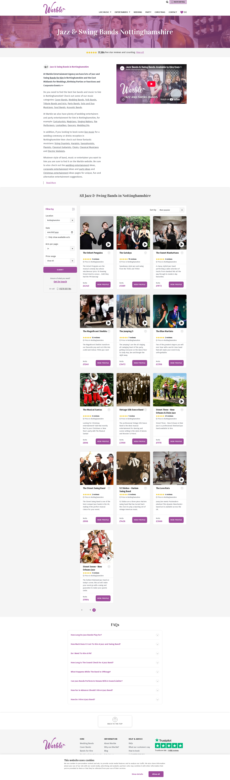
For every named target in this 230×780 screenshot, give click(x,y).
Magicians (71, 121)
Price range (51, 256)
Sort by (153, 210)
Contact (173, 12)
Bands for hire (57, 78)
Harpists (75, 143)
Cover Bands (61, 99)
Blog (106, 751)
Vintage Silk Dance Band (131, 409)
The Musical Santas (92, 409)
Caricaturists (59, 121)
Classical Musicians (89, 147)
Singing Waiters (85, 121)
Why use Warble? (111, 747)
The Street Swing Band (94, 488)
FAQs (131, 743)
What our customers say (139, 747)
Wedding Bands (76, 99)
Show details (137, 774)
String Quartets (62, 143)
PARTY (148, 12)
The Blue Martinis (164, 331)
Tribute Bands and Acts (54, 103)
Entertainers (121, 12)
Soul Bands (60, 107)
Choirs (75, 147)
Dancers (72, 125)
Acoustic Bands (74, 107)
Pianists (47, 147)
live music (89, 132)
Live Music (104, 12)
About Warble (110, 743)
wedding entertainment (77, 165)
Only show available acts (59, 237)
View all (140, 52)
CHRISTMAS (160, 12)
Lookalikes (61, 125)
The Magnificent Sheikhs (95, 331)
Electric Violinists (56, 151)
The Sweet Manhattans (167, 253)
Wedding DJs (83, 125)
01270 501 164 (179, 2)
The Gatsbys (125, 253)
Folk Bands (90, 99)
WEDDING (138, 12)
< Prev (81, 610)
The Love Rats (163, 488)
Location (49, 216)
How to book (134, 751)
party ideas (84, 169)
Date (48, 228)
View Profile (103, 284)
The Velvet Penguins (93, 253)
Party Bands (74, 103)
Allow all (156, 774)
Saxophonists (87, 143)
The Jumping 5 (126, 331)
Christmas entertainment (55, 173)
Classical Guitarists (61, 147)
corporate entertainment (55, 169)
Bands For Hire (86, 751)
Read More (51, 183)
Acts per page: (52, 244)
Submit (60, 270)
